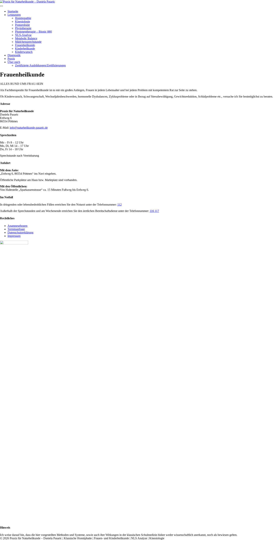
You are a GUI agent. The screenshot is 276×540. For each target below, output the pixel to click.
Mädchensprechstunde (28, 41)
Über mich (14, 62)
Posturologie (22, 24)
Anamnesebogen (17, 225)
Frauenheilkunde (25, 45)
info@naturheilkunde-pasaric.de (29, 127)
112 (119, 204)
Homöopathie (23, 18)
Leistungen (14, 14)
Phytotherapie (23, 28)
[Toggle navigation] (1, 6)
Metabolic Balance (26, 38)
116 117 (154, 211)
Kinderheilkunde (25, 48)
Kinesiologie (22, 21)
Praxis (11, 58)
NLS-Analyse (23, 35)
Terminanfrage (16, 229)
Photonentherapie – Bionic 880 (33, 31)
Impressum (14, 235)
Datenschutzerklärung (20, 232)
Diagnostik (14, 55)
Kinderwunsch (23, 51)
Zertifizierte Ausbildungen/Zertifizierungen (40, 65)
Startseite (13, 11)
